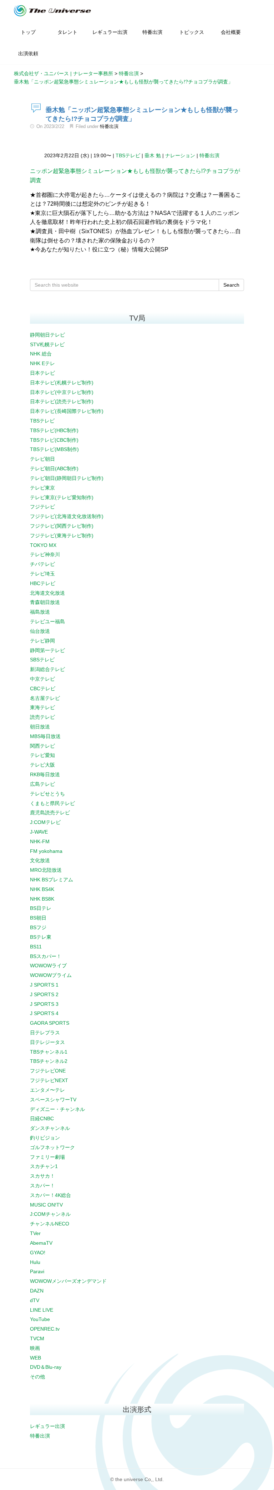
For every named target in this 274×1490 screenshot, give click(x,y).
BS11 (36, 946)
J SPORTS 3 (44, 1004)
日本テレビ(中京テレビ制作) (61, 392)
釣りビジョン (45, 1138)
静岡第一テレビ (47, 650)
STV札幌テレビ (47, 344)
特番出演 (109, 126)
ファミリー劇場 (47, 1157)
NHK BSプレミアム (51, 879)
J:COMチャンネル (50, 1214)
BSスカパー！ (45, 956)
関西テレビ (42, 746)
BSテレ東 (40, 937)
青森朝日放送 (45, 602)
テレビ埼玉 (42, 574)
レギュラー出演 (47, 1426)
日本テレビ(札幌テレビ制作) (61, 382)
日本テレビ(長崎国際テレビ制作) (66, 411)
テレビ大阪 (42, 765)
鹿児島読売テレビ (50, 812)
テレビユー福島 (47, 621)
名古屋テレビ (45, 698)
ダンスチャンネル (50, 1128)
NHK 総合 (41, 354)
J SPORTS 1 (44, 985)
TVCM (37, 1338)
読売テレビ (42, 717)
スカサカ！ (42, 1176)
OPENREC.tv (45, 1329)
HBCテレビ (42, 583)
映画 (35, 1348)
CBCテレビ (42, 688)
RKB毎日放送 (45, 774)
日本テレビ (42, 373)
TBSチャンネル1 (48, 1052)
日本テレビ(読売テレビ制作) (61, 401)
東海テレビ (42, 707)
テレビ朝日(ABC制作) (54, 468)
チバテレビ (42, 564)
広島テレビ (42, 784)
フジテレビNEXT (49, 1080)
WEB (35, 1358)
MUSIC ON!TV (46, 1205)
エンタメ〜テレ (47, 1090)
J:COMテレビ (45, 822)
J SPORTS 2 (44, 994)
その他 (37, 1376)
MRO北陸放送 (46, 870)
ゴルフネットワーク (52, 1147)
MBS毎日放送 (45, 736)
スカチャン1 (44, 1166)
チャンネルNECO (49, 1224)
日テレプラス (45, 1032)
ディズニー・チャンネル (57, 1109)
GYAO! (37, 1252)
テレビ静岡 (42, 641)
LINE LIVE (41, 1310)
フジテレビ (42, 507)
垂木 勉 (152, 155)
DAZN (37, 1291)
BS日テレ (40, 908)
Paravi (37, 1271)
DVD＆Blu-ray (45, 1367)
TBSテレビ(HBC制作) (54, 430)
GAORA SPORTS (49, 1023)
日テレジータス (47, 1042)
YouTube (40, 1319)
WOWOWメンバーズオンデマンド (68, 1281)
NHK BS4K (42, 889)
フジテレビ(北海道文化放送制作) (66, 516)
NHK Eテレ (42, 363)
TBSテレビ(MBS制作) (54, 449)
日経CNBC (42, 1118)
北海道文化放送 (47, 593)
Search (231, 285)
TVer (35, 1233)
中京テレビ (42, 679)
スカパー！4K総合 (50, 1195)
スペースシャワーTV (53, 1099)
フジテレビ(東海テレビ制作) (61, 535)
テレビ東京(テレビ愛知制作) (61, 497)
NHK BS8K (42, 899)
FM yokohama (46, 851)
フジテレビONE (48, 1071)
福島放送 (40, 612)
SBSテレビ (42, 659)
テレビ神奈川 (45, 554)
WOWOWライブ (48, 965)
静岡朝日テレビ (47, 335)
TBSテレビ (128, 155)
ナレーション (180, 155)
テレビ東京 (42, 488)
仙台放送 (40, 631)
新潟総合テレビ (47, 669)
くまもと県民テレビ (52, 803)
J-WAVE (39, 832)
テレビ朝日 (42, 459)
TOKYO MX (43, 545)
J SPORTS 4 (44, 1013)
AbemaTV (41, 1243)
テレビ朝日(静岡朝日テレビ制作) (66, 478)
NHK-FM (40, 841)
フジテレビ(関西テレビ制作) (61, 526)
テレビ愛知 (42, 755)
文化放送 (40, 860)
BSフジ (38, 927)
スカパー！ (42, 1185)
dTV (34, 1300)
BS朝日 (38, 918)
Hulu (35, 1262)
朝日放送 (40, 726)
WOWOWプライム (51, 975)
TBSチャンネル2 (48, 1061)
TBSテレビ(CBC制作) (54, 440)
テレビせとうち (47, 794)
